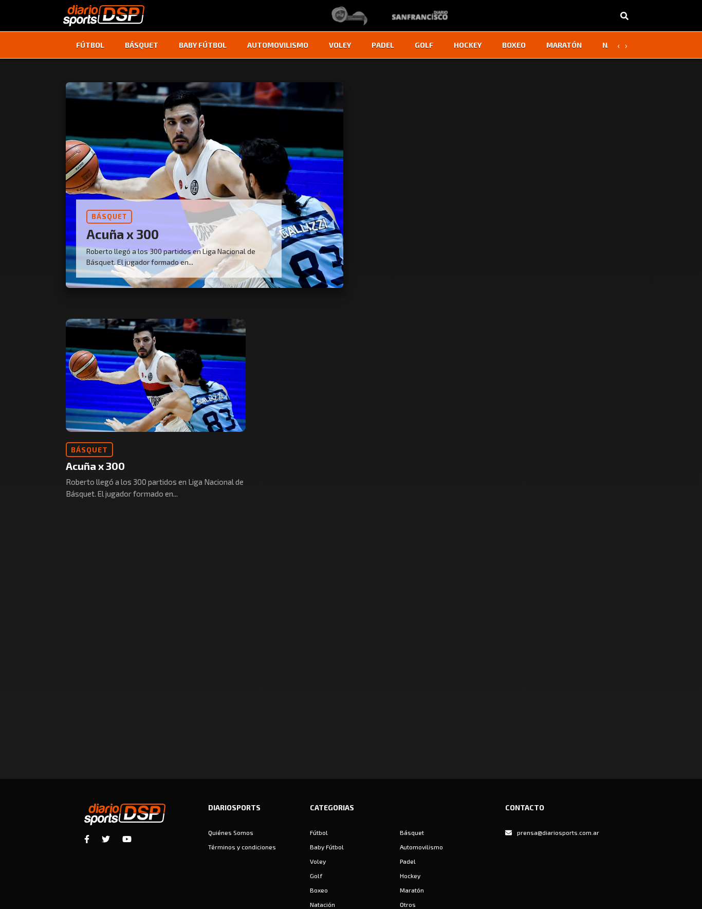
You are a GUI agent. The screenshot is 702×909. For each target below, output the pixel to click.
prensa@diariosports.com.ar (558, 832)
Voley (340, 45)
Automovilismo (277, 45)
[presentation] (618, 45)
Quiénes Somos (230, 832)
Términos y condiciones (242, 846)
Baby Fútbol (203, 45)
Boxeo (514, 45)
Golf (424, 45)
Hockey (468, 45)
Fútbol (90, 45)
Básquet (141, 45)
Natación (322, 904)
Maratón (564, 45)
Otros (408, 904)
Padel (383, 45)
